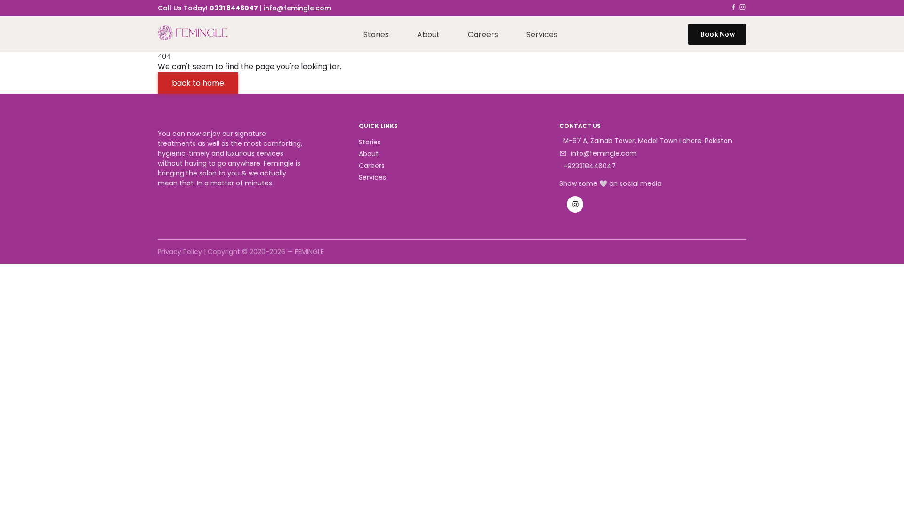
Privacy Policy (180, 251)
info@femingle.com (297, 8)
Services (541, 34)
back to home (198, 83)
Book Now (717, 34)
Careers (483, 34)
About (428, 34)
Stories (376, 34)
